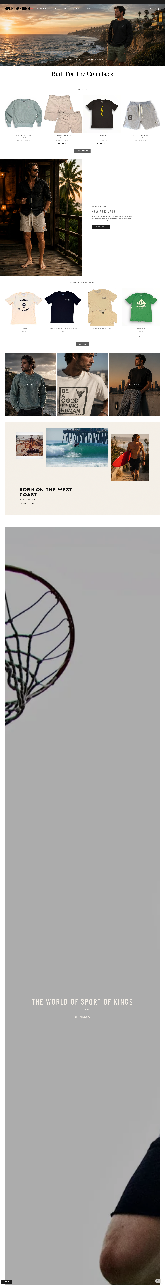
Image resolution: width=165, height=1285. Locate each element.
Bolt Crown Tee (102, 135)
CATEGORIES (63, 8)
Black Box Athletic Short (141, 135)
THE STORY (86, 8)
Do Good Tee (24, 329)
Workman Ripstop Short (63, 135)
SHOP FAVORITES (82, 151)
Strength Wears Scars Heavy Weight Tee (63, 329)
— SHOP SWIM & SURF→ (27, 504)
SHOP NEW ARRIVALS (101, 227)
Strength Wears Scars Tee (102, 329)
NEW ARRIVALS (41, 8)
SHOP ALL (53, 8)
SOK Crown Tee (141, 329)
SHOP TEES (82, 344)
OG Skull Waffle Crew (23, 135)
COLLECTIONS (75, 8)
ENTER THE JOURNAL (82, 1017)
